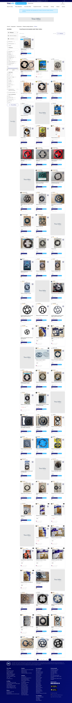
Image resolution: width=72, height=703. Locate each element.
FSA (10, 60)
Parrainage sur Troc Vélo (54, 669)
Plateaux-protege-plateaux (28, 26)
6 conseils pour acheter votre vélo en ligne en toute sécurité (13, 684)
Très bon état (12, 99)
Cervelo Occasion (38, 675)
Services (63, 6)
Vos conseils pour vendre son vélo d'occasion (56, 679)
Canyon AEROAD (38, 700)
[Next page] (50, 660)
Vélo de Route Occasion (25, 679)
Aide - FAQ (8, 677)
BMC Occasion (38, 670)
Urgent (10, 45)
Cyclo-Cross (11, 84)
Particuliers (12, 41)
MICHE (11, 64)
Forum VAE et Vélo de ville (55, 675)
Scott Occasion (38, 688)
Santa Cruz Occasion (39, 687)
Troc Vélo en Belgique (54, 670)
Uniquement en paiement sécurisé (13, 90)
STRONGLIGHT (12, 57)
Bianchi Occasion (38, 669)
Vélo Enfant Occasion (24, 688)
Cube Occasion (38, 676)
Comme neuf (12, 97)
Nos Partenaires (9, 692)
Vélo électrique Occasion (25, 682)
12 (46, 659)
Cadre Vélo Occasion (24, 692)
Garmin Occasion (38, 678)
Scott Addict (38, 699)
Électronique (46, 6)
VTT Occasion (23, 681)
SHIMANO (12, 51)
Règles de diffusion (10, 673)
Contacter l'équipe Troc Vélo (11, 676)
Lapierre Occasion (39, 680)
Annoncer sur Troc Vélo (10, 691)
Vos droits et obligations (10, 675)
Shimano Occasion (39, 689)
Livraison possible (13, 92)
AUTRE (11, 58)
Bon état (11, 100)
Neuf (11, 96)
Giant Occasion (38, 679)
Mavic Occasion (38, 683)
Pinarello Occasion (39, 685)
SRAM (11, 53)
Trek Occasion (38, 692)
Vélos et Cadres (10, 6)
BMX (10, 86)
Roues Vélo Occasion (24, 690)
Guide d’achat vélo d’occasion (11, 685)
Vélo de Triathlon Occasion (25, 680)
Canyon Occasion (38, 674)
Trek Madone (38, 698)
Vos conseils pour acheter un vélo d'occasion (56, 677)
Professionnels (12, 43)
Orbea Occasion (38, 684)
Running (52, 6)
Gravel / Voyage (12, 77)
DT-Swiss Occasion (39, 677)
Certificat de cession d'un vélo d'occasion (13, 693)
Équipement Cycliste (37, 6)
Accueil (8, 26)
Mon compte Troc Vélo (10, 670)
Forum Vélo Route (53, 671)
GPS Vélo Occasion (24, 693)
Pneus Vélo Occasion (24, 691)
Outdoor (57, 6)
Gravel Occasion (23, 683)
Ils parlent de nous (9, 678)
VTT (10, 75)
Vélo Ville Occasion (24, 685)
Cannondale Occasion (39, 673)
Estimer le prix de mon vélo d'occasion (27, 669)
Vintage (11, 80)
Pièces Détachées (18, 6)
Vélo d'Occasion (23, 676)
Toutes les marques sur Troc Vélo (41, 693)
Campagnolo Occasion (39, 671)
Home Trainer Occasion (25, 694)
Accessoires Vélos (27, 6)
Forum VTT (52, 674)
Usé (10, 102)
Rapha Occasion (38, 686)
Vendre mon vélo (24, 670)
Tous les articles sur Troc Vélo (11, 682)
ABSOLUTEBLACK (13, 61)
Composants (13, 26)
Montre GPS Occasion (24, 686)
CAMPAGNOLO (12, 63)
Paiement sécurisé (24, 671)
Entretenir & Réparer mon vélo (11, 687)
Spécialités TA (12, 55)
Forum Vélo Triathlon (54, 673)
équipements (39, 1)
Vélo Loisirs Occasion (24, 684)
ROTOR (11, 54)
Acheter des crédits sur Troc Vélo (26, 673)
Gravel (10, 83)
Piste (10, 78)
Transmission (19, 26)
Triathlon (11, 81)
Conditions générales (10, 671)
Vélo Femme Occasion (24, 689)
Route (11, 73)
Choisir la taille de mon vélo (11, 686)
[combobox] (12, 38)
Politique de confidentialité (11, 674)
